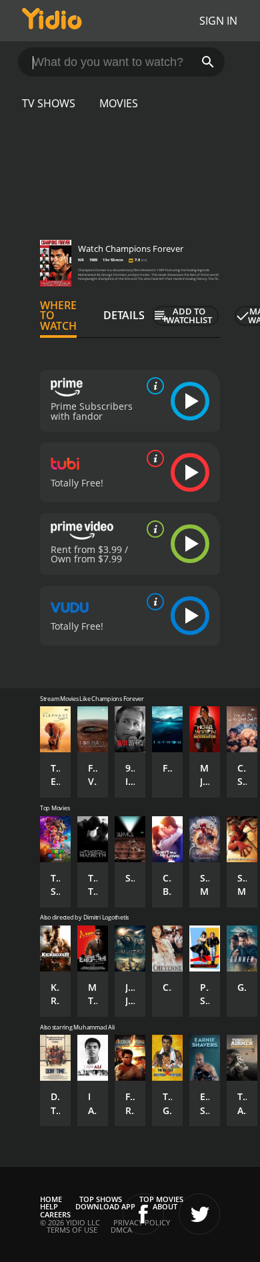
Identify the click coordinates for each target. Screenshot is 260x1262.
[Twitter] (199, 1214)
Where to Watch (58, 316)
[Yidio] (52, 20)
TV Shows (48, 103)
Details (124, 315)
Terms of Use (72, 1230)
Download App (105, 1206)
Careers (55, 1214)
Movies (118, 103)
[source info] (152, 385)
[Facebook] (143, 1214)
